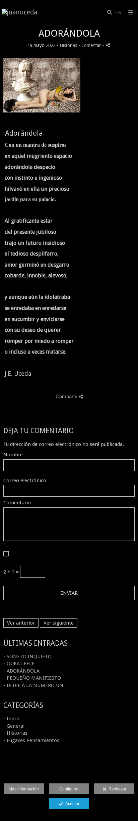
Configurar (69, 789)
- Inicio (11, 719)
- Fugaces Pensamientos (31, 740)
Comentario (17, 503)
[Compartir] (108, 45)
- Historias (15, 733)
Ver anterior (21, 623)
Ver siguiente (59, 623)
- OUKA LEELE (18, 663)
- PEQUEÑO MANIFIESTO (32, 678)
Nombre (13, 455)
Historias (68, 45)
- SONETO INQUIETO (27, 656)
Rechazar (116, 789)
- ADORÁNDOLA (21, 671)
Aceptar (71, 804)
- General (13, 726)
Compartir (67, 396)
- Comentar (90, 45)
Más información (24, 789)
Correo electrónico (24, 481)
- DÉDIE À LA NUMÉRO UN (33, 685)
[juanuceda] (19, 12)
